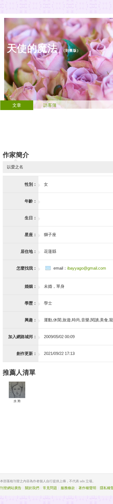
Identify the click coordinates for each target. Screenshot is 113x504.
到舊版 (71, 50)
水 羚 (17, 401)
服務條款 (68, 488)
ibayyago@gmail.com (86, 268)
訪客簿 (49, 105)
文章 (16, 105)
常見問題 (50, 488)
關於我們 (32, 488)
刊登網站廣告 (10, 488)
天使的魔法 (32, 48)
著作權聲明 (87, 488)
